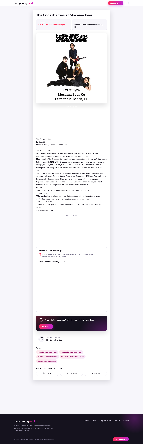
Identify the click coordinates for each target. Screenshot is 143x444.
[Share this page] (126, 3)
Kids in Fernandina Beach (47, 361)
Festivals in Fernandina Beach (71, 352)
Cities (94, 421)
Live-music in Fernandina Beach (72, 356)
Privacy (126, 421)
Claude (97, 373)
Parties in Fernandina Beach (48, 356)
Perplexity (73, 373)
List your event (115, 3)
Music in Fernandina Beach (47, 352)
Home (86, 421)
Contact (117, 421)
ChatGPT (49, 373)
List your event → (121, 439)
